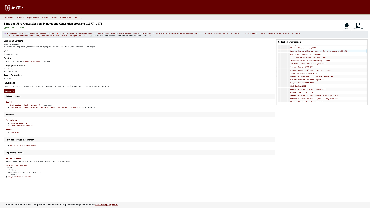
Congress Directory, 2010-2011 (301, 92)
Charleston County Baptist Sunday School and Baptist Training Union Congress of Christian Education (47, 107)
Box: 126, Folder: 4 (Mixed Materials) (23, 145)
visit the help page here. (106, 204)
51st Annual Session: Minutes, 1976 (303, 48)
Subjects (45, 18)
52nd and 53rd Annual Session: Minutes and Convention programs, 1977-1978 (318, 51)
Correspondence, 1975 (298, 45)
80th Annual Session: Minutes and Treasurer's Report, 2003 (312, 76)
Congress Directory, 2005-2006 (302, 83)
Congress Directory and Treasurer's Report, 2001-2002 (310, 70)
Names (54, 18)
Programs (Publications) (18, 123)
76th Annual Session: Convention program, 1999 (307, 64)
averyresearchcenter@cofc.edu (19, 177)
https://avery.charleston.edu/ (16, 165)
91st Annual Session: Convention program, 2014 (307, 102)
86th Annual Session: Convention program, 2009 (308, 89)
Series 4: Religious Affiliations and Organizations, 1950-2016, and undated (124, 33)
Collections (20, 18)
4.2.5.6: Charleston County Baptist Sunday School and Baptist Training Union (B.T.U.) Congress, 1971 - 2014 (48, 36)
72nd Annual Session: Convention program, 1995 (308, 57)
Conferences (14, 132)
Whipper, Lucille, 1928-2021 (33, 61)
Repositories (8, 18)
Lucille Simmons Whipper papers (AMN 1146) (75, 33)
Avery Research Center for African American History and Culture (30, 33)
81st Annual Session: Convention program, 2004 (307, 80)
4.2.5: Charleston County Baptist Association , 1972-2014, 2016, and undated (273, 33)
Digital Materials (33, 18)
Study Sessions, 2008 (298, 86)
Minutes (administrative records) (21, 126)
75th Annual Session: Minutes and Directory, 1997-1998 (310, 61)
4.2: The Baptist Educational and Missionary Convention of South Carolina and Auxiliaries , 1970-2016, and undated (198, 33)
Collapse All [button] (9, 91)
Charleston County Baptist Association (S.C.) (26, 105)
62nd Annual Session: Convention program (306, 54)
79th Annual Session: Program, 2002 (303, 73)
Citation (347, 29)
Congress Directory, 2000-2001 (301, 67)
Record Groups (65, 18)
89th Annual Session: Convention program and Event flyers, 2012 (314, 95)
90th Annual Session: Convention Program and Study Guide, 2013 (314, 99)
